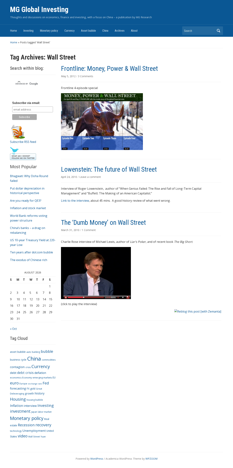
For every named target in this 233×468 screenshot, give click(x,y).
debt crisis (25, 372)
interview (30, 406)
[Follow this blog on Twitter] (23, 153)
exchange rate (35, 383)
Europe (23, 383)
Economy (27, 377)
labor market (45, 411)
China (105, 30)
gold (32, 388)
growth (29, 393)
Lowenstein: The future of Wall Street (109, 169)
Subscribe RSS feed (23, 142)
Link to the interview (75, 201)
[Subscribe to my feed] (18, 131)
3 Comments (85, 76)
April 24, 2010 (69, 177)
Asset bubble (88, 30)
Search (218, 30)
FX (28, 388)
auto (28, 352)
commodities (49, 359)
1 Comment (89, 230)
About (134, 30)
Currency (69, 30)
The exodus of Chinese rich (28, 260)
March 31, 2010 (70, 230)
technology (16, 431)
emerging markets (42, 377)
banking (36, 352)
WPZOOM (151, 458)
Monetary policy (49, 30)
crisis (28, 367)
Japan (34, 411)
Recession (26, 424)
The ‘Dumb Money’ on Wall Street (103, 222)
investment (20, 411)
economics (15, 377)
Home (13, 30)
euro (14, 383)
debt (13, 373)
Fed (46, 383)
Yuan (43, 436)
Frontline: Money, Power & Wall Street (109, 68)
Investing (28, 30)
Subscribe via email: (26, 102)
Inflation (16, 405)
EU (54, 377)
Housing (18, 399)
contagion (17, 367)
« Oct (13, 329)
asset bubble (18, 352)
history (39, 393)
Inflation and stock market (28, 208)
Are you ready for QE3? (25, 201)
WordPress (96, 458)
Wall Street (34, 436)
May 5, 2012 (68, 76)
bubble (47, 351)
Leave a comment (90, 177)
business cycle (18, 359)
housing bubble (35, 399)
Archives (120, 30)
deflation (40, 373)
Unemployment (34, 430)
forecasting (18, 388)
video (22, 436)
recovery (43, 424)
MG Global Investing (39, 9)
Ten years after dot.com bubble (31, 252)
